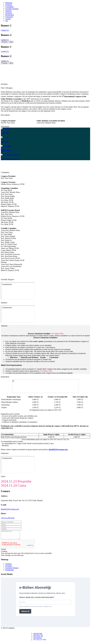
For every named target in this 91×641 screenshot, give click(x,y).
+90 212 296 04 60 (7, 518)
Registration (9, 15)
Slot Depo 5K (38, 636)
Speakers (8, 11)
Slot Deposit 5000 (39, 640)
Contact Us (5, 30)
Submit (3, 549)
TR (6, 21)
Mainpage (8, 3)
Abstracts (8, 13)
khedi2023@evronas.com (10, 509)
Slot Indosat (37, 638)
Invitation (8, 5)
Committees (9, 7)
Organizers (9, 17)
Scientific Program (11, 9)
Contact (8, 19)
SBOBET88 (37, 634)
